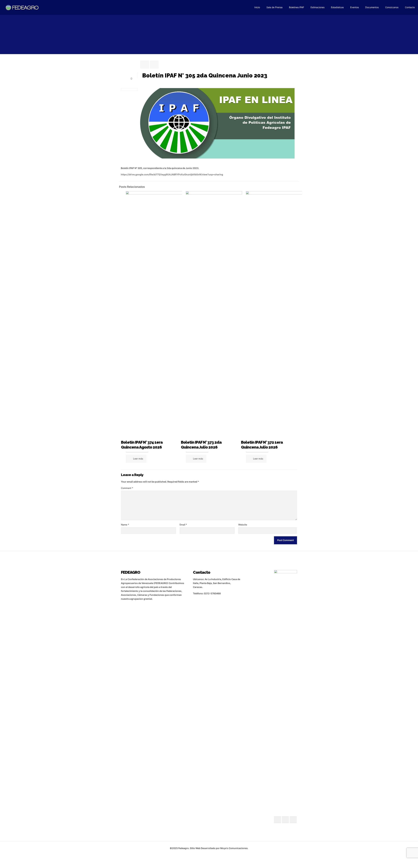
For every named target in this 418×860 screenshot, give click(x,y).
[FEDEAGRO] (22, 7)
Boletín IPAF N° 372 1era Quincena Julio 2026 (262, 445)
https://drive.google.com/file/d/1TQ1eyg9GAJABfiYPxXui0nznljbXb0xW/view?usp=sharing (172, 174)
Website (242, 524)
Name (125, 524)
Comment (127, 488)
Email (183, 524)
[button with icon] (277, 819)
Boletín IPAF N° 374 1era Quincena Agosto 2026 (142, 445)
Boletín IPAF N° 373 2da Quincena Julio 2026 (201, 445)
